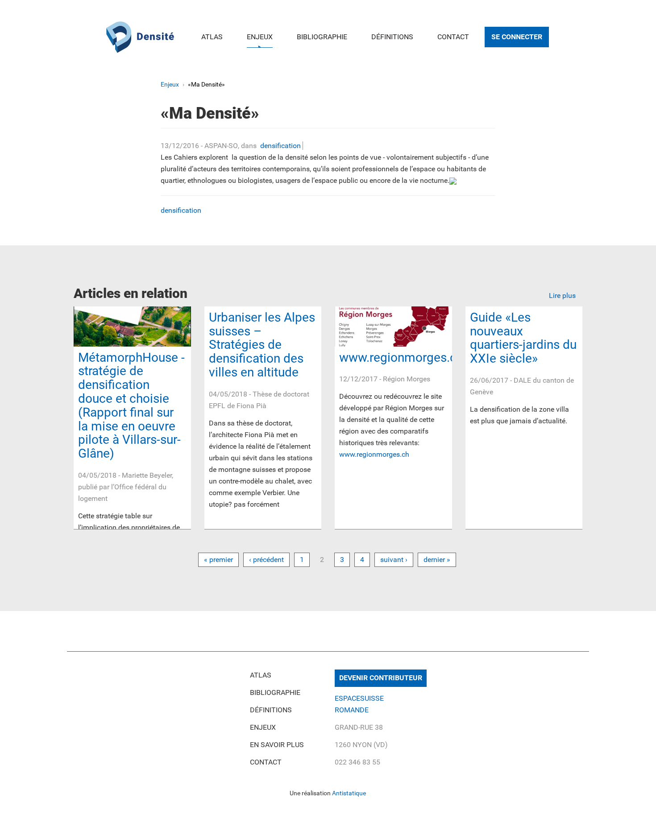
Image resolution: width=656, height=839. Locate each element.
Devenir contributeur (380, 678)
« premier (218, 559)
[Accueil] (140, 36)
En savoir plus (277, 744)
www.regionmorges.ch (401, 357)
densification (280, 145)
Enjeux (260, 37)
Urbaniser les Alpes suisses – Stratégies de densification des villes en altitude (262, 345)
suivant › (393, 559)
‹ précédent (266, 559)
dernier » (436, 559)
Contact (453, 37)
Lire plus (562, 295)
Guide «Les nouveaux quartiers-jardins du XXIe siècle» (523, 338)
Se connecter (516, 37)
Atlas (212, 37)
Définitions (392, 37)
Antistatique (349, 793)
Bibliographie (322, 37)
